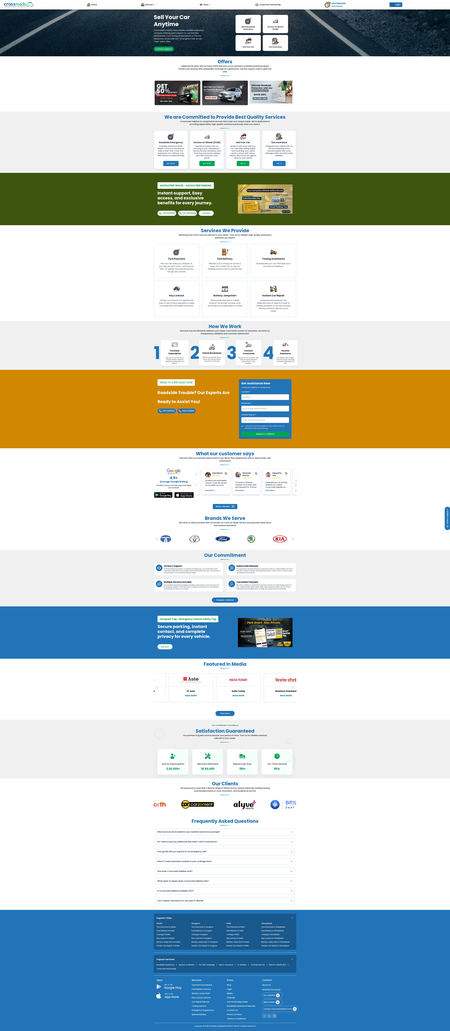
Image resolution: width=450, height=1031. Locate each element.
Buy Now (171, 163)
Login (397, 4)
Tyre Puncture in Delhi (235, 927)
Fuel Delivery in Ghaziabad (272, 931)
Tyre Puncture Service (202, 985)
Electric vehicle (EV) (277, 965)
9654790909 (188, 411)
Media (230, 993)
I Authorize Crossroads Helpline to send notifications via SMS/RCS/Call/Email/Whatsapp (264, 427)
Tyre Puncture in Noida (166, 927)
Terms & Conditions (236, 1018)
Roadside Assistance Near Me (241, 1006)
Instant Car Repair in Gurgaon (204, 946)
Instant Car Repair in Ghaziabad (275, 946)
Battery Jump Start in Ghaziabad (275, 942)
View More (225, 713)
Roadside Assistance (165, 965)
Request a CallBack (265, 434)
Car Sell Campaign (207, 965)
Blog (229, 985)
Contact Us (232, 1010)
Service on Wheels (186, 965)
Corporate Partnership (270, 4)
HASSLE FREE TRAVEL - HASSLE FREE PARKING (186, 185)
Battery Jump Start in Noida (168, 942)
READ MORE (178, 695)
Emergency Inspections (203, 1010)
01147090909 (169, 213)
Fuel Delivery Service (201, 989)
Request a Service (225, 600)
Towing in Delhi (232, 934)
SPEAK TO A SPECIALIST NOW (176, 382)
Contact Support (164, 49)
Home (94, 4)
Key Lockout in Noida (165, 938)
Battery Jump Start (201, 993)
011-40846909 (189, 213)
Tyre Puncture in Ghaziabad (273, 927)
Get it (279, 163)
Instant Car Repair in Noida (168, 946)
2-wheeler (242, 965)
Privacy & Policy (234, 1014)
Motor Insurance (226, 965)
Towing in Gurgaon (199, 934)
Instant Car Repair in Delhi (237, 946)
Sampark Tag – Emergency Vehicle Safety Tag (188, 619)
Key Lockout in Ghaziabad (272, 938)
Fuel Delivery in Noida (165, 931)
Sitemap (231, 997)
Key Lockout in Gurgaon (201, 938)
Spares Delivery (199, 1014)
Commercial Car (258, 965)
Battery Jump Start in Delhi (237, 942)
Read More (209, 490)
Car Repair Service (200, 1001)
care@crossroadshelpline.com (278, 1009)
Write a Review (223, 506)
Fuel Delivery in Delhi (234, 931)
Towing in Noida (163, 934)
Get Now (206, 213)
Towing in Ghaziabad (270, 934)
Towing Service (199, 1006)
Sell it (243, 163)
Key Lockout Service (201, 997)
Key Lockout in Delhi (234, 938)
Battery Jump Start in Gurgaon (204, 942)
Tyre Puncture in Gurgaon (202, 927)
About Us (266, 985)
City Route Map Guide (237, 1001)
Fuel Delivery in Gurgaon (201, 931)
